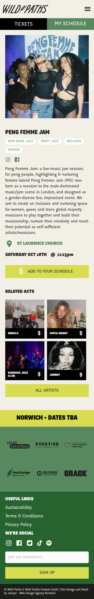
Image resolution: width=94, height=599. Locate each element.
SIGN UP (47, 573)
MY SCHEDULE (70, 24)
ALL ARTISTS (47, 391)
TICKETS (24, 24)
